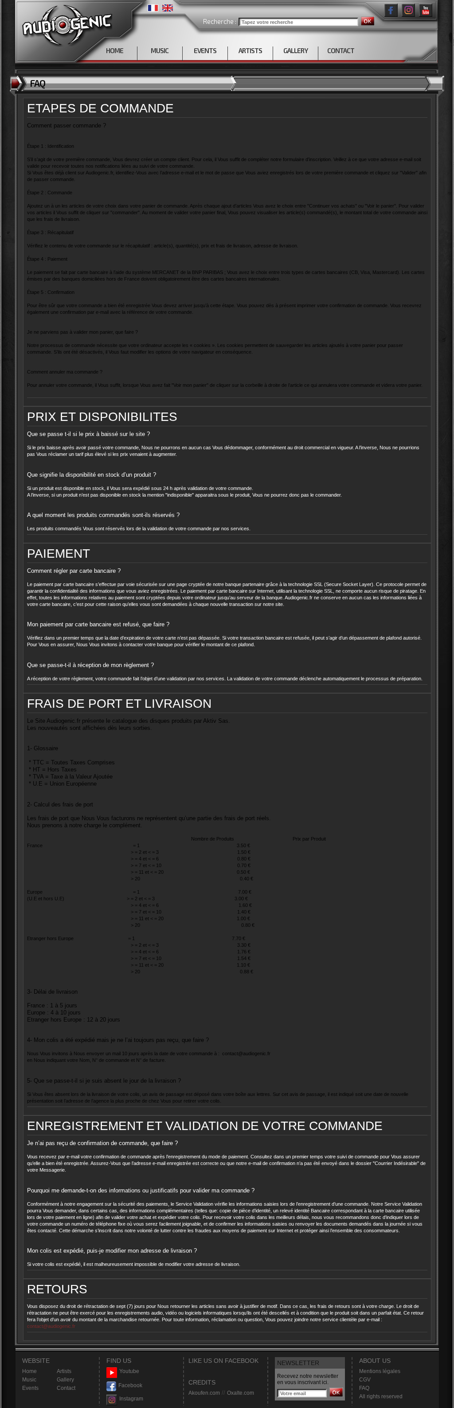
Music (29, 1380)
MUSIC (159, 50)
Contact (66, 1388)
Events (30, 1388)
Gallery (65, 1380)
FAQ (364, 1388)
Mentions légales (379, 1371)
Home (29, 1371)
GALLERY (295, 50)
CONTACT (340, 50)
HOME (114, 50)
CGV (365, 1380)
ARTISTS (250, 50)
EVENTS (205, 50)
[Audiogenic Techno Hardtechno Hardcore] (65, 23)
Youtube (129, 1371)
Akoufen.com (204, 1393)
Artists (64, 1371)
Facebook (130, 1385)
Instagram (131, 1399)
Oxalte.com (240, 1393)
